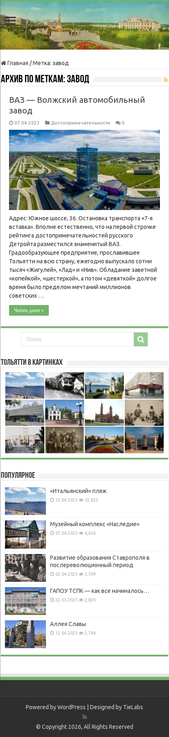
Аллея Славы (68, 624)
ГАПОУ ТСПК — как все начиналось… (99, 591)
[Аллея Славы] (25, 634)
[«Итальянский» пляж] (25, 501)
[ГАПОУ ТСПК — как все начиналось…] (25, 601)
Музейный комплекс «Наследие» (94, 524)
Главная (17, 63)
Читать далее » (29, 310)
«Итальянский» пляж (78, 491)
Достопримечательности (80, 122)
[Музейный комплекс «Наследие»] (25, 534)
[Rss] (85, 717)
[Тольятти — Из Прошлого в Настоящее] (84, 25)
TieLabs (133, 707)
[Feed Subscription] (166, 80)
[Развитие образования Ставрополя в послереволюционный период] (25, 568)
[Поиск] (141, 339)
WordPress (71, 707)
